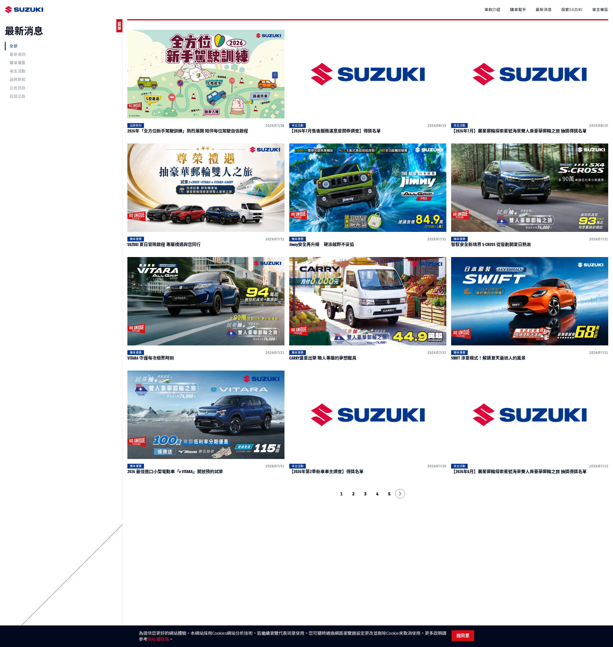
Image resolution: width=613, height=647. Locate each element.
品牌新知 (18, 79)
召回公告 (18, 96)
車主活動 (18, 71)
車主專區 (600, 9)
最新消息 (544, 9)
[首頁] (24, 9)
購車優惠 (18, 62)
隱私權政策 (158, 639)
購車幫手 (518, 9)
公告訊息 (18, 88)
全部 (14, 46)
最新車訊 (18, 54)
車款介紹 (492, 9)
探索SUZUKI (571, 9)
